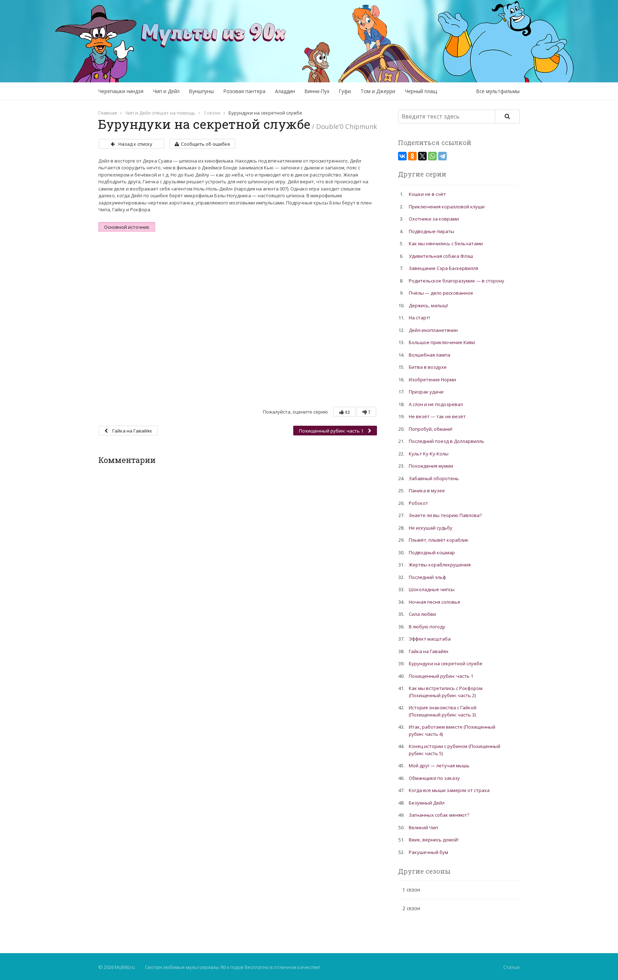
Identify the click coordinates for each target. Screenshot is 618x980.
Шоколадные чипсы (432, 589)
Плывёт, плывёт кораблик (439, 540)
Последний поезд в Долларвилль (446, 441)
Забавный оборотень (434, 478)
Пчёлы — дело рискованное (441, 293)
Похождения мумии (431, 466)
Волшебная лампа (429, 355)
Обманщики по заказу (434, 778)
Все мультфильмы (498, 91)
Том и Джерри (377, 91)
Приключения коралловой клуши (447, 206)
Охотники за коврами (434, 219)
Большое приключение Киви (442, 342)
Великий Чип (423, 827)
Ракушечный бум (428, 852)
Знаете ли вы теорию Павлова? (445, 515)
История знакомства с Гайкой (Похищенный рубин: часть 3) (442, 711)
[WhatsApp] (432, 156)
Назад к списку (135, 144)
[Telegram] (442, 156)
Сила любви (422, 614)
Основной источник (126, 227)
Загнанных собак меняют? (439, 815)
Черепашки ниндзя (120, 91)
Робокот (418, 503)
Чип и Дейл (166, 91)
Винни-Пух (317, 91)
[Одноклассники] (412, 156)
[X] (422, 156)
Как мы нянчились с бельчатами (446, 243)
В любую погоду (427, 626)
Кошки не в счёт (427, 194)
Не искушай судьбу (430, 528)
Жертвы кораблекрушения (440, 564)
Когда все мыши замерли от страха (449, 790)
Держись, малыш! (428, 305)
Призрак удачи (426, 391)
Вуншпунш (201, 91)
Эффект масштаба (430, 639)
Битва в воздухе (428, 367)
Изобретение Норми (432, 379)
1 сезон (211, 113)
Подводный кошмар (432, 552)
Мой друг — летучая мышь (439, 765)
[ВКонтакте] (402, 156)
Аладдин (285, 91)
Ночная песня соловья (434, 602)
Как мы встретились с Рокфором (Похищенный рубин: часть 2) (445, 692)
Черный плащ (421, 91)
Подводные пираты (431, 231)
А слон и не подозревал (436, 404)
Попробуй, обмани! (430, 429)
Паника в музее (427, 490)
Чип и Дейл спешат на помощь (160, 113)
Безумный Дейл (427, 803)
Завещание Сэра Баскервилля (443, 268)
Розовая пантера (244, 91)
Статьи (511, 967)
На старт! (419, 317)
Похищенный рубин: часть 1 (331, 431)
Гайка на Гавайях (131, 431)
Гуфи (345, 91)
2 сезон (411, 908)
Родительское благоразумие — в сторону (456, 280)
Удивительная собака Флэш (441, 256)
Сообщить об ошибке (205, 144)
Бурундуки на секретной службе (445, 663)
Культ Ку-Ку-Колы (428, 453)
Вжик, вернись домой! (433, 839)
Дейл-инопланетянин (433, 330)
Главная (107, 113)
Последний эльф (427, 577)
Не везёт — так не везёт (437, 416)
